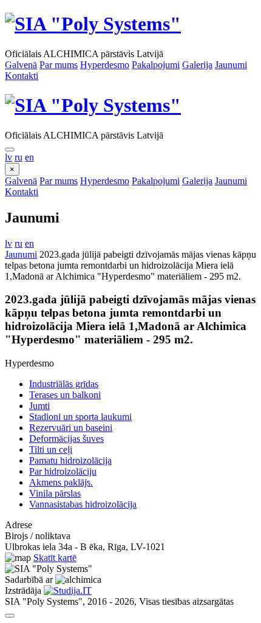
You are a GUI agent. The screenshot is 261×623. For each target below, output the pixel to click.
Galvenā (21, 65)
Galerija (197, 65)
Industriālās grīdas (63, 384)
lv (8, 157)
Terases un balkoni (65, 395)
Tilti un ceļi (50, 449)
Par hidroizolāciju (63, 471)
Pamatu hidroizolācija (70, 460)
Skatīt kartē (54, 557)
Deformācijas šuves (66, 438)
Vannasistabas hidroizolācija (83, 504)
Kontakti (21, 76)
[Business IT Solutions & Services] (68, 590)
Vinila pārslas (55, 493)
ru (18, 157)
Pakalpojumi (156, 65)
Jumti (39, 406)
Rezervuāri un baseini (70, 427)
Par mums (58, 65)
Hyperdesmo (104, 65)
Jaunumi (231, 65)
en (29, 157)
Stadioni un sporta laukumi (80, 416)
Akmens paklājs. (61, 482)
